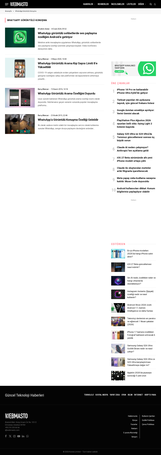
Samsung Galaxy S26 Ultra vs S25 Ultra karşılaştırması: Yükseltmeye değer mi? (141, 362)
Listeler (131, 4)
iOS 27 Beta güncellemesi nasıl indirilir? (139, 265)
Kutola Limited (75, 452)
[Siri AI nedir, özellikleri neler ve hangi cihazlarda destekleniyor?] (118, 281)
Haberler (88, 4)
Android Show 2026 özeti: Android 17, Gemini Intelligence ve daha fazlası (140, 308)
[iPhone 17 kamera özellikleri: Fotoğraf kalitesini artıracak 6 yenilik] (118, 335)
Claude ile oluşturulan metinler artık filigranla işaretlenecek (134, 169)
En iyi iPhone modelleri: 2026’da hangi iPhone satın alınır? (140, 253)
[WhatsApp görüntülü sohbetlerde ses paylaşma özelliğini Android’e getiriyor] (20, 37)
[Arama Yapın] (150, 4)
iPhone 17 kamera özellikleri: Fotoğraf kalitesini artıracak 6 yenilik (141, 335)
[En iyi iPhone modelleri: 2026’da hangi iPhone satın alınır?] (118, 253)
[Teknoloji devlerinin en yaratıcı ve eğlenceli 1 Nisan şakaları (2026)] (118, 321)
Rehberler (103, 4)
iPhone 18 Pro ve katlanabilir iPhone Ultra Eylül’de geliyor (132, 91)
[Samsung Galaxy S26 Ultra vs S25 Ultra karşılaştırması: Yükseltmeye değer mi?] (118, 362)
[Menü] (6, 4)
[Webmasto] (19, 4)
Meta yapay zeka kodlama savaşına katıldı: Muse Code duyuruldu (136, 180)
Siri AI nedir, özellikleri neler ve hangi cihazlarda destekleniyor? (141, 280)
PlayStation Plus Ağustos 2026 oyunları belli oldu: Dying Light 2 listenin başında (134, 123)
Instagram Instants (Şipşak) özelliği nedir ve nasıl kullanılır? (140, 294)
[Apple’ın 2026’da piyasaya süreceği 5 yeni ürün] (118, 375)
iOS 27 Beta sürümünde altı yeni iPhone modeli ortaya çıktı (134, 159)
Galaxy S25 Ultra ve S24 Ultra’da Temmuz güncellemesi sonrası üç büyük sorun (136, 137)
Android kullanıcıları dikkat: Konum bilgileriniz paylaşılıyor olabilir (136, 190)
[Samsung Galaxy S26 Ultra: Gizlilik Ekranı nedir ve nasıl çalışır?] (118, 348)
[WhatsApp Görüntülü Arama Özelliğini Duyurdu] (20, 98)
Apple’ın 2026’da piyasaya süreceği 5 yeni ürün (139, 374)
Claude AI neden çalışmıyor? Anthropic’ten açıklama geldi (133, 149)
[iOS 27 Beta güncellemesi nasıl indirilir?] (118, 267)
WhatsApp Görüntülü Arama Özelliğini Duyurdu (66, 93)
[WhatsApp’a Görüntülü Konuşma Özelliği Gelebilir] (20, 124)
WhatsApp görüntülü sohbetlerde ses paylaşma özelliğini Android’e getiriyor (67, 35)
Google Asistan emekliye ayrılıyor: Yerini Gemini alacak (135, 112)
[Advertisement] (133, 38)
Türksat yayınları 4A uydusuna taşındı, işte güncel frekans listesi (135, 101)
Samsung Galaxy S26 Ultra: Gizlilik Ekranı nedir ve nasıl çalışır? (140, 348)
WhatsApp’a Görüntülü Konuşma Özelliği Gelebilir (68, 119)
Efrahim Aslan (43, 29)
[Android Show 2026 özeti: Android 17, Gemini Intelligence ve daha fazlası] (118, 308)
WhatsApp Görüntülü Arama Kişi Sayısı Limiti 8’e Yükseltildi (67, 65)
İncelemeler (117, 4)
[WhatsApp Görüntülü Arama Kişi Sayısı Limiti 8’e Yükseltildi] (20, 68)
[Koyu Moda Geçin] (154, 4)
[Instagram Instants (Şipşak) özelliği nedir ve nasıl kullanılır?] (118, 294)
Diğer (141, 4)
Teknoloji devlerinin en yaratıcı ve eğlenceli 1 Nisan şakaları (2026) (141, 321)
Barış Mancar (43, 59)
